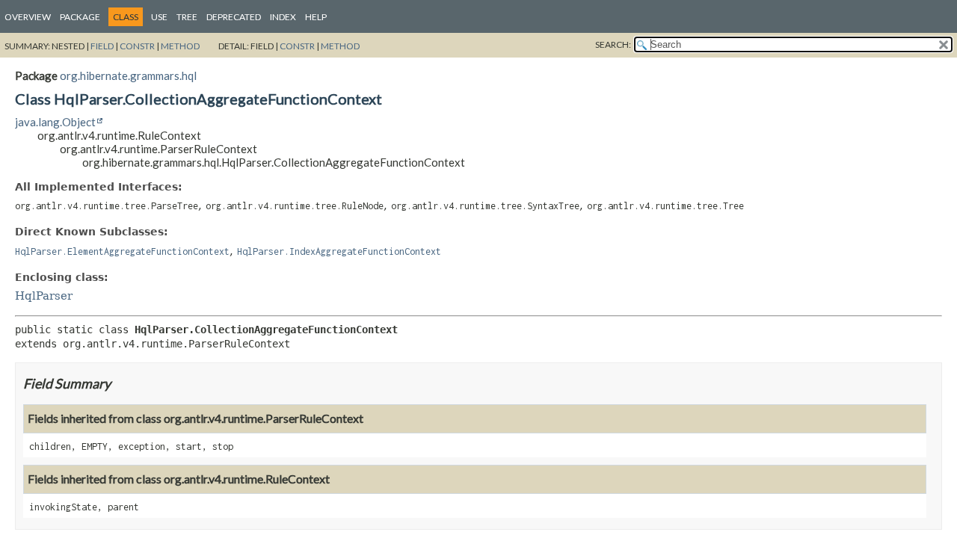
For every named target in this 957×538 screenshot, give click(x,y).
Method (180, 46)
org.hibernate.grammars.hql (128, 75)
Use (159, 16)
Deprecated (233, 16)
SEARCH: (613, 44)
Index (283, 16)
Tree (186, 16)
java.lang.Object (55, 122)
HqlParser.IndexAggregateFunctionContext (339, 251)
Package (80, 16)
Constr (137, 46)
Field (102, 46)
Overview (27, 16)
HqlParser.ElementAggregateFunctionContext (122, 251)
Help (316, 16)
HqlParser (44, 296)
